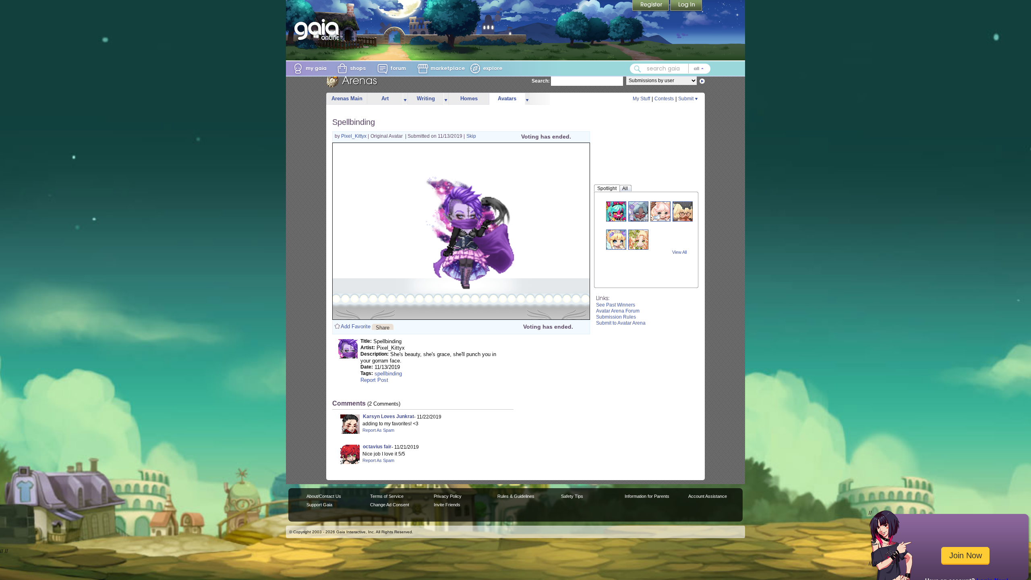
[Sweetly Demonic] (616, 211)
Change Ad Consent (389, 504)
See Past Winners (615, 305)
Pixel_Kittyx (354, 136)
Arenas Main (346, 98)
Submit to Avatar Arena (621, 323)
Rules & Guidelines (515, 496)
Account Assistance (707, 496)
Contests (664, 99)
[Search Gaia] (638, 69)
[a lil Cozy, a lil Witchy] (638, 211)
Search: (541, 81)
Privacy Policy (448, 496)
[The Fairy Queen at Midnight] (616, 239)
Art (385, 98)
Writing (426, 98)
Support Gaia (319, 504)
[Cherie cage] (638, 239)
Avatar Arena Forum (618, 311)
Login (686, 6)
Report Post (374, 380)
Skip (471, 136)
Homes (469, 98)
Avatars (507, 98)
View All (679, 252)
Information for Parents (647, 496)
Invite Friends (447, 504)
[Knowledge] (660, 211)
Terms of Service (387, 496)
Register (651, 6)
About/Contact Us (323, 496)
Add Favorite (356, 326)
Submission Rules (616, 317)
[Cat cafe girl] (682, 211)
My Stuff (641, 99)
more (405, 99)
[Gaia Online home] (318, 29)
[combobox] (670, 69)
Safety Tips (572, 496)
